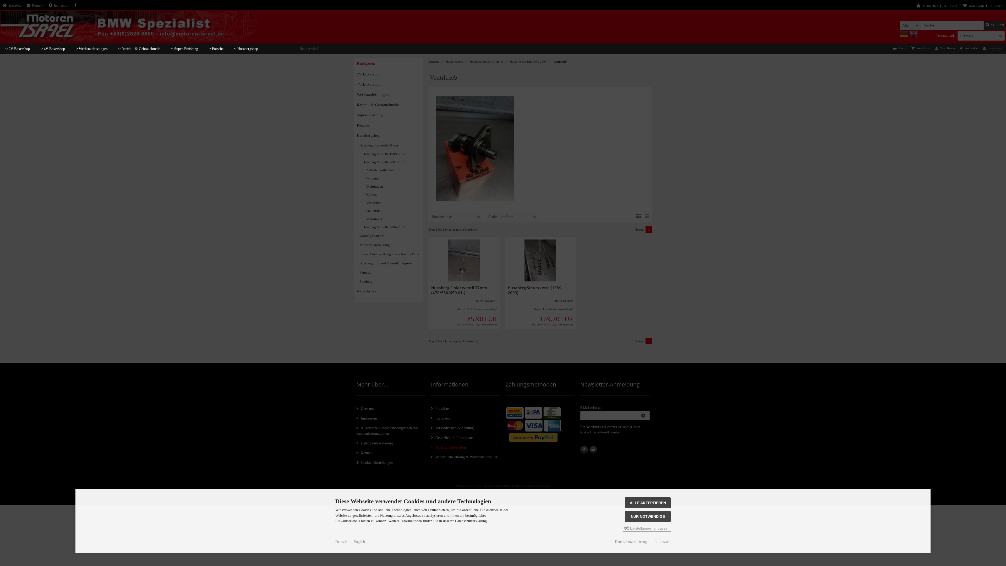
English (359, 542)
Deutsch (341, 542)
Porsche (217, 49)
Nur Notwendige (648, 516)
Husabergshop (247, 49)
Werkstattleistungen (93, 49)
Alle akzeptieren (648, 503)
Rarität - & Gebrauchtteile (140, 49)
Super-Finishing (185, 49)
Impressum (662, 542)
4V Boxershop (54, 49)
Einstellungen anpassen (649, 528)
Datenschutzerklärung (631, 542)
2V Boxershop (19, 49)
